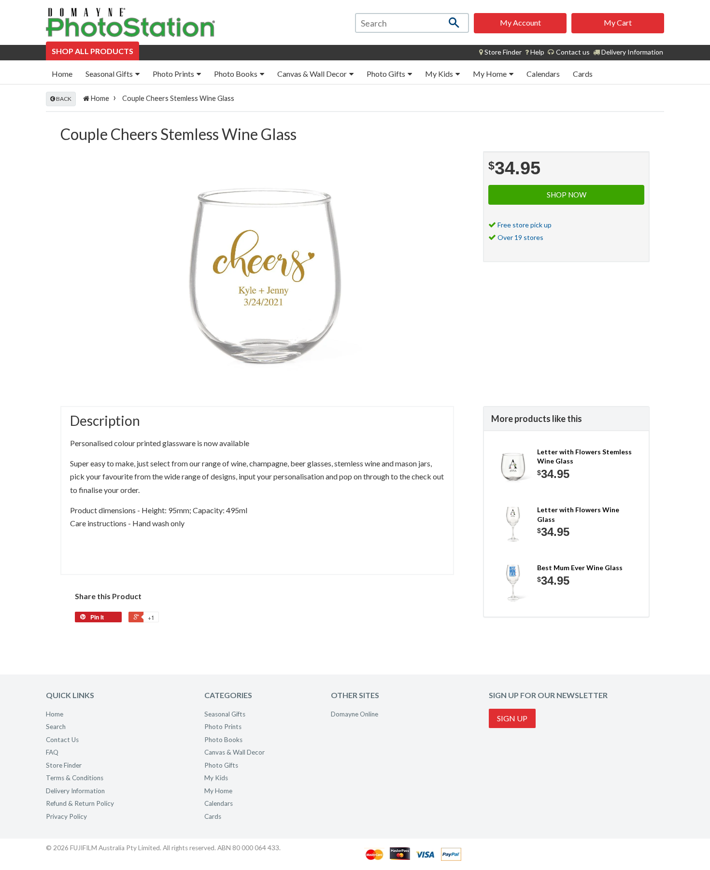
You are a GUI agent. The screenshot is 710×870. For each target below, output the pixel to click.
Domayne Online (354, 714)
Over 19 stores (520, 237)
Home (62, 73)
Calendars (543, 73)
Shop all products (92, 51)
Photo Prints (174, 73)
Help (536, 52)
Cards (583, 73)
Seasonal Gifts (109, 73)
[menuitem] (500, 52)
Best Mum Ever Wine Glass (580, 567)
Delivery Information (631, 52)
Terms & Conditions (74, 778)
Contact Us (62, 740)
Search (56, 726)
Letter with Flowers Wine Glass (578, 514)
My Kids (439, 73)
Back (63, 98)
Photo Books (236, 73)
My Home (490, 73)
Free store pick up (524, 225)
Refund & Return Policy (80, 803)
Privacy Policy (66, 816)
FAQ (52, 752)
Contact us (572, 52)
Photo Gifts (387, 73)
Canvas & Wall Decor (312, 73)
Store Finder (64, 765)
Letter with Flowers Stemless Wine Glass (584, 456)
